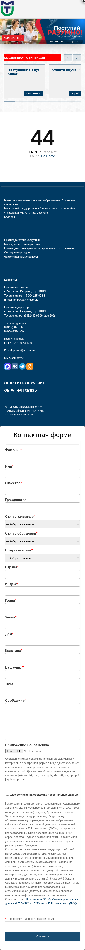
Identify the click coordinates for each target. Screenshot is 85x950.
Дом (9, 634)
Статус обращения (21, 533)
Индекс (11, 584)
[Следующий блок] (77, 57)
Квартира (13, 650)
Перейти (32, 93)
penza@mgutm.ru (24, 350)
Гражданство (16, 500)
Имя (9, 466)
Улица (10, 617)
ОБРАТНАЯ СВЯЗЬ (20, 390)
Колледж (9, 216)
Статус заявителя (20, 516)
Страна (11, 567)
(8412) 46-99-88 (33, 315)
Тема (9, 684)
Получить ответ (19, 550)
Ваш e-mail (14, 667)
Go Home (48, 156)
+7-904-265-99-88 (55, 42)
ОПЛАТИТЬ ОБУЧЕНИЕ (24, 383)
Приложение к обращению (27, 745)
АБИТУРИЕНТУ (13, 37)
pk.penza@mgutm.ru (73, 42)
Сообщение (15, 700)
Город (10, 600)
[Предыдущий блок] (68, 57)
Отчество (13, 483)
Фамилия (13, 450)
